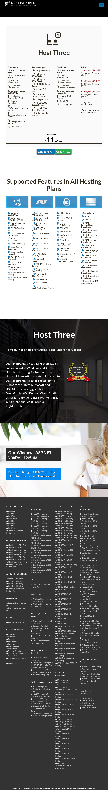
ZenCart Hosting (88, 567)
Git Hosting (86, 640)
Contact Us (12, 663)
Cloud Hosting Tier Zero (17, 545)
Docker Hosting (88, 638)
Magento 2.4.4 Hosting (90, 621)
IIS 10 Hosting (62, 680)
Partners (11, 644)
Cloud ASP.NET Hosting (41, 706)
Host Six (11, 526)
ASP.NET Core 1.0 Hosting (67, 535)
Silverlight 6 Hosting (64, 724)
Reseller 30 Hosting (15, 584)
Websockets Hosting (89, 645)
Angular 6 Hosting (88, 516)
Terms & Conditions (15, 651)
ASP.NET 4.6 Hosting (65, 526)
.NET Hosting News (40, 687)
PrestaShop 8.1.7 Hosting (91, 572)
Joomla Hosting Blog (40, 667)
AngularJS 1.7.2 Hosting (91, 514)
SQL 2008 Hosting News (42, 694)
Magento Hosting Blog (41, 670)
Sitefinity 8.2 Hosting (90, 606)
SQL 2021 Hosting (40, 531)
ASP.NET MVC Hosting (66, 587)
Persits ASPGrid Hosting (91, 674)
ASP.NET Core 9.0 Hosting (67, 565)
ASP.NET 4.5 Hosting (65, 523)
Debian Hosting (87, 698)
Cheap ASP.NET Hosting (42, 703)
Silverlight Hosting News (42, 696)
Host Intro (12, 511)
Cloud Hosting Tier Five (17, 557)
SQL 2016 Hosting (40, 523)
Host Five (11, 523)
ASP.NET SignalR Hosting (66, 631)
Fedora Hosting (87, 705)
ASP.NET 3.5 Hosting (65, 519)
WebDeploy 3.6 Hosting (66, 726)
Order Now (63, 151)
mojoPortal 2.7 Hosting (90, 609)
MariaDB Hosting (88, 652)
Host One (11, 514)
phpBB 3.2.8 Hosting (89, 570)
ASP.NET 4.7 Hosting (65, 528)
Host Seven (12, 528)
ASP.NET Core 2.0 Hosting (67, 538)
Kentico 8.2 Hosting (89, 601)
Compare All (45, 151)
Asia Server (12, 641)
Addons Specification (16, 622)
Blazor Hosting (87, 519)
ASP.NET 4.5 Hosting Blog (42, 665)
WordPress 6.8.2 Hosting (91, 548)
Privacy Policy (13, 656)
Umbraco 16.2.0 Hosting (91, 577)
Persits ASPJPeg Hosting (91, 676)
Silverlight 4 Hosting (64, 719)
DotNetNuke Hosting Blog (43, 663)
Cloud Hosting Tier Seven (17, 562)
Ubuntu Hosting (88, 701)
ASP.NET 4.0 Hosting (65, 521)
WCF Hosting (62, 763)
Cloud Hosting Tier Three (17, 552)
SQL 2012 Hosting (40, 519)
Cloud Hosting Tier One (17, 547)
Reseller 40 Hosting (15, 586)
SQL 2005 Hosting (40, 514)
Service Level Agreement (17, 653)
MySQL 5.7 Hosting (89, 592)
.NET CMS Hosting (89, 604)
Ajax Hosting (86, 599)
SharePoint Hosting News (42, 699)
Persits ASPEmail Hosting (91, 667)
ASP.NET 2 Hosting (64, 516)
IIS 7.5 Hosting (62, 687)
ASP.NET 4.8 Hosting (65, 531)
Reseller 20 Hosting (15, 581)
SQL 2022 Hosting (40, 533)
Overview (12, 634)
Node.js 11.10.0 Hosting (91, 635)
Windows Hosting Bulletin (42, 716)
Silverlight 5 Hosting (64, 722)
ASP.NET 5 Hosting (64, 533)
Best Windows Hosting (41, 701)
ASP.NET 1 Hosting (64, 514)
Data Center (13, 639)
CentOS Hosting (88, 703)
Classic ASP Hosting (64, 511)
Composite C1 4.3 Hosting (92, 626)
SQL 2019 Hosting (40, 528)
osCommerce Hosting (90, 565)
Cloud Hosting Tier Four (17, 555)
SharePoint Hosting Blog (42, 672)
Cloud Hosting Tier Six (16, 559)
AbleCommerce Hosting (91, 647)
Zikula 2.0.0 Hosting (89, 558)
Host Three (12, 519)
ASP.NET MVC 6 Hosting (66, 624)
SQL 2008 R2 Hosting (41, 516)
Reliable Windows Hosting (42, 713)
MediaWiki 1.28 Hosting (91, 623)
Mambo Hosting (88, 584)
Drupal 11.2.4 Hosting (90, 575)
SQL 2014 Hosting (40, 521)
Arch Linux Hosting (89, 708)
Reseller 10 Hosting (15, 579)
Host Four (12, 521)
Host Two (11, 516)
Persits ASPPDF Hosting (91, 679)
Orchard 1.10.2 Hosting (91, 633)
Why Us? (11, 637)
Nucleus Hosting (88, 587)
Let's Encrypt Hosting (90, 642)
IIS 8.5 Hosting (62, 682)
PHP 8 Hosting (87, 589)
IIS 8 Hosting (62, 685)
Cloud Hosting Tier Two (17, 550)
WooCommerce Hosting (91, 550)
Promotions (12, 649)
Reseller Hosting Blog (41, 675)
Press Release (13, 646)
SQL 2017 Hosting (40, 526)
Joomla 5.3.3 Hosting (90, 546)
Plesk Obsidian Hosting (90, 650)
